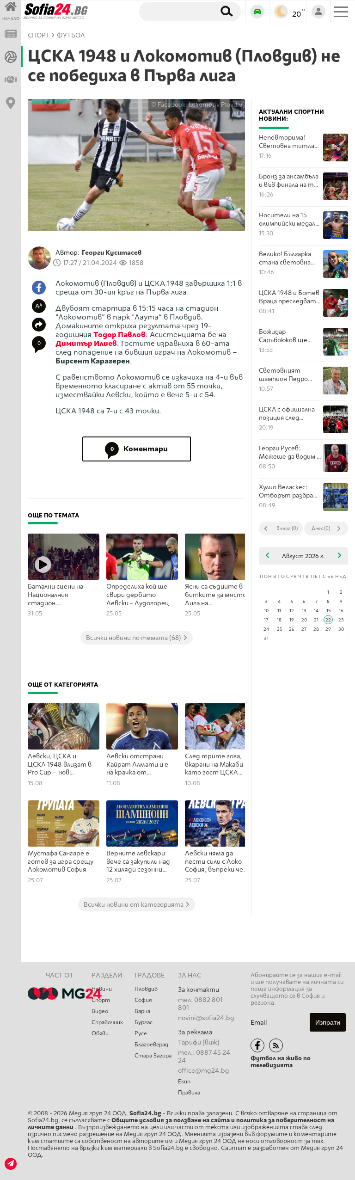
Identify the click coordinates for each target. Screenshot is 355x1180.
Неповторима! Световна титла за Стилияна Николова (286, 142)
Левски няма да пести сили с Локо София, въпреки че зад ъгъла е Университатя (214, 861)
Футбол (71, 35)
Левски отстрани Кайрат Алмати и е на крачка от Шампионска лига (137, 764)
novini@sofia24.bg (206, 1018)
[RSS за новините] (276, 1045)
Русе (141, 1033)
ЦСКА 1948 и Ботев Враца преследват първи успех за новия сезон (289, 297)
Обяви (100, 1033)
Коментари (139, 448)
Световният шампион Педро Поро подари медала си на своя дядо (290, 375)
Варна (142, 1011)
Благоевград (151, 1044)
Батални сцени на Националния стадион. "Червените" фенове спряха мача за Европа (61, 595)
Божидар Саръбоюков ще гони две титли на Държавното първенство (288, 336)
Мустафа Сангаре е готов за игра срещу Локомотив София (60, 861)
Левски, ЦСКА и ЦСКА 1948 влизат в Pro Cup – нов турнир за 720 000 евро (60, 764)
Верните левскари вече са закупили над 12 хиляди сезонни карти (138, 861)
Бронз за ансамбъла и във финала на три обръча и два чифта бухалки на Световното (290, 180)
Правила (189, 1092)
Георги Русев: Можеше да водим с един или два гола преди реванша (289, 452)
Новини (102, 989)
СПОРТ (39, 35)
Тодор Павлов (119, 334)
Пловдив (146, 989)
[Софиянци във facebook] (257, 1045)
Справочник (107, 1022)
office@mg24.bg (203, 1071)
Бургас (144, 1022)
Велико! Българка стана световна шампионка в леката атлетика (287, 258)
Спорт (101, 1000)
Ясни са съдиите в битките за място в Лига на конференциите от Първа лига (218, 595)
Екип (184, 1081)
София (143, 1000)
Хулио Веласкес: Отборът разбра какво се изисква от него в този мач (290, 491)
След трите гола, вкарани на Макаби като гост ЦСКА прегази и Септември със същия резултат (214, 764)
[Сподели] (39, 325)
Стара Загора (153, 1055)
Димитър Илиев (86, 343)
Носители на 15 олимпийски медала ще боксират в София (288, 219)
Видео (100, 1011)
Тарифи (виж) (199, 1042)
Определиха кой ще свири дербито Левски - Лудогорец (137, 595)
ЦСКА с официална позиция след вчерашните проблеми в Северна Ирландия (290, 414)
